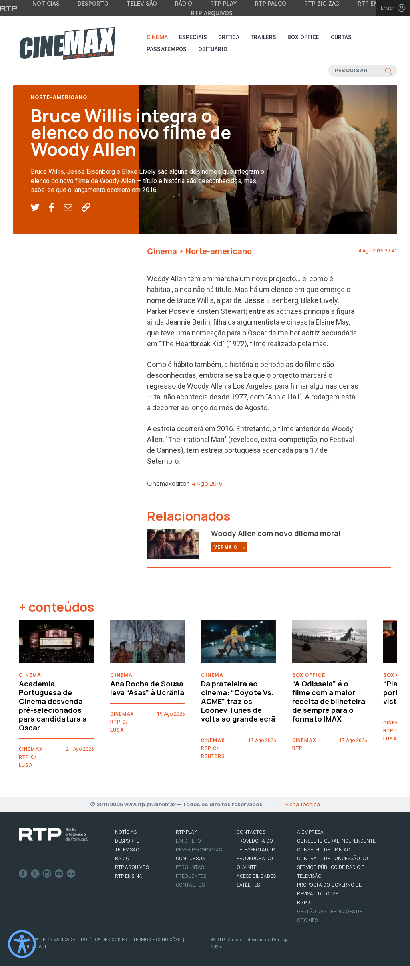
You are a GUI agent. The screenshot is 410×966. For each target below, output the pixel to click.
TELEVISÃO (127, 850)
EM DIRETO (188, 841)
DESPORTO (127, 841)
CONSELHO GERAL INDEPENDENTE (336, 841)
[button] (40, 208)
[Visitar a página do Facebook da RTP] (23, 873)
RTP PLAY (186, 832)
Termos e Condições (157, 939)
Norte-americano (59, 97)
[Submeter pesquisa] (388, 71)
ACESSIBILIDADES (256, 876)
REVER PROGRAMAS (199, 850)
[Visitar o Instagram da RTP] (47, 873)
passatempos (167, 49)
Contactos (190, 885)
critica (228, 37)
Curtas (341, 37)
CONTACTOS (251, 832)
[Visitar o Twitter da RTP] (35, 873)
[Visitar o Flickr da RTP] (71, 873)
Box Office (303, 37)
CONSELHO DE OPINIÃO (323, 850)
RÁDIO (122, 858)
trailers (263, 37)
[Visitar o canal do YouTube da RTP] (59, 873)
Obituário (212, 49)
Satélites (248, 885)
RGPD (303, 902)
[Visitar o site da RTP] (9, 8)
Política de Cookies (104, 939)
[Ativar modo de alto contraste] (22, 944)
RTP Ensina (128, 876)
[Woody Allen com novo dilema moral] (173, 543)
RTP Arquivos (212, 13)
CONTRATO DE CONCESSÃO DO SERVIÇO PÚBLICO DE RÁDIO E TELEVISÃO (332, 867)
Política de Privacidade (47, 939)
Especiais (193, 37)
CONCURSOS (190, 858)
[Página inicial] (67, 43)
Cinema (157, 37)
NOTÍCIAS (126, 832)
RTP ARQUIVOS (132, 867)
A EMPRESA (310, 832)
